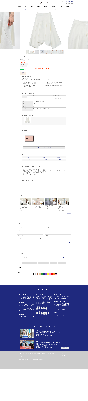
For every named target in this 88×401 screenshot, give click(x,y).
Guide (60, 6)
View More (69, 213)
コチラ (65, 98)
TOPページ (19, 9)
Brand (39, 6)
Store (53, 6)
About (67, 6)
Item (32, 6)
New (25, 6)
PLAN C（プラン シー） (30, 9)
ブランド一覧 (24, 9)
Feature (46, 6)
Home (19, 6)
